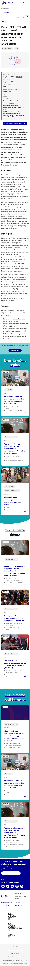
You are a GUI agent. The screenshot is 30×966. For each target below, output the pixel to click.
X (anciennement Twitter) (7, 886)
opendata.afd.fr (16, 906)
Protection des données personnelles (15, 950)
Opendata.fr (14, 350)
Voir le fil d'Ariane (5, 8)
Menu (27, 2)
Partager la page (27, 17)
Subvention (6, 105)
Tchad (5, 96)
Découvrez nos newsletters (11, 873)
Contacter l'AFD (15, 946)
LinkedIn (17, 886)
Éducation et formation (7, 48)
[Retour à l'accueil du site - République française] (12, 3)
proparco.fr (4, 906)
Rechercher (23, 2)
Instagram (21, 886)
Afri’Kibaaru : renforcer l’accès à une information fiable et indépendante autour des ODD (14, 400)
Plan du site (5, 963)
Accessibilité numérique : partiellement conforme (15, 956)
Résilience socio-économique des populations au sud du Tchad (12, 501)
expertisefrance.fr (6, 902)
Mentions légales (15, 953)
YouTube (12, 886)
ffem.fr (18, 902)
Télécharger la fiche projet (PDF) (16, 123)
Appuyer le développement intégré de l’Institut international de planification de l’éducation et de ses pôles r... (14, 448)
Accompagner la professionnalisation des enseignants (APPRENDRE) (14, 618)
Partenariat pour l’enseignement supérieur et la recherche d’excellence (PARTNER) (15, 664)
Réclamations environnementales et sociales (12, 960)
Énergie (16, 48)
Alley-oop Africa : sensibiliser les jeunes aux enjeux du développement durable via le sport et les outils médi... (14, 736)
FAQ (26, 960)
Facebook (3, 886)
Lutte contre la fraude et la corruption (19, 963)
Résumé (6, 12)
